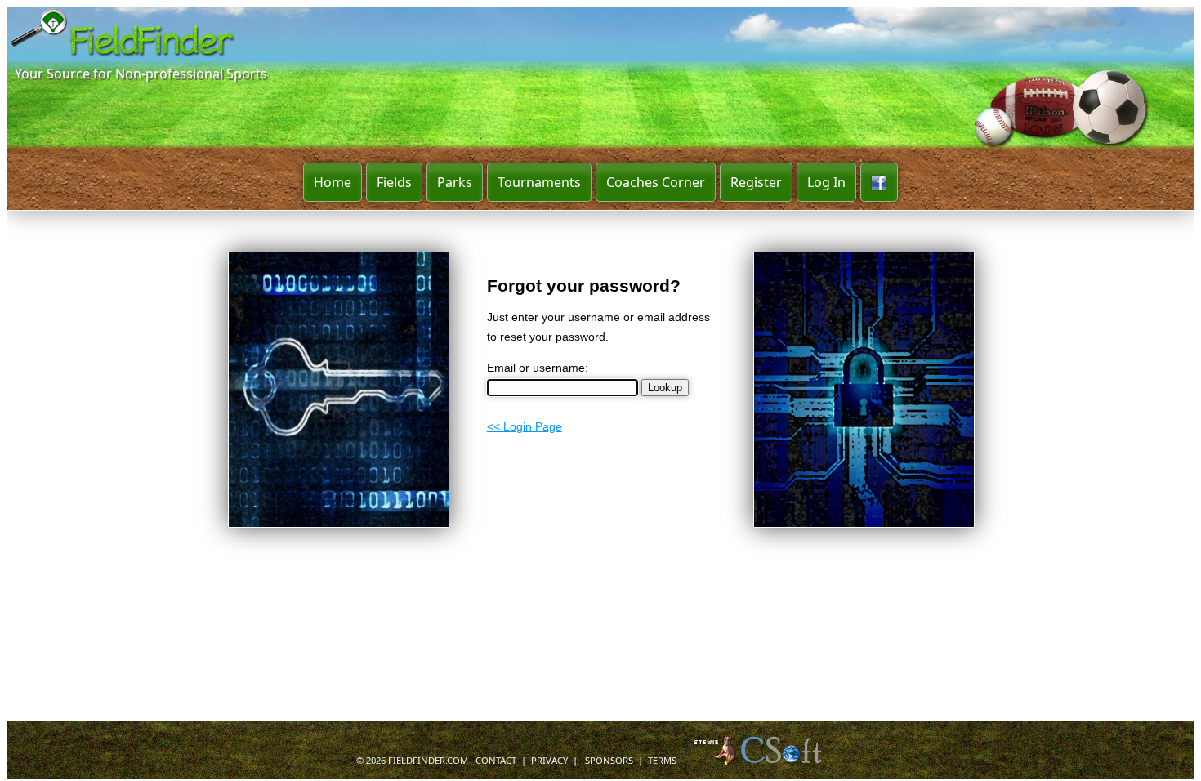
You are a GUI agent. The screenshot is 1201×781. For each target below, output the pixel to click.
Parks (454, 182)
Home (332, 182)
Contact (495, 608)
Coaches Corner (655, 182)
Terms (662, 608)
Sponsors (609, 608)
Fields (394, 182)
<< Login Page (524, 426)
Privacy (549, 608)
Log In (826, 182)
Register (756, 182)
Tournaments (539, 182)
